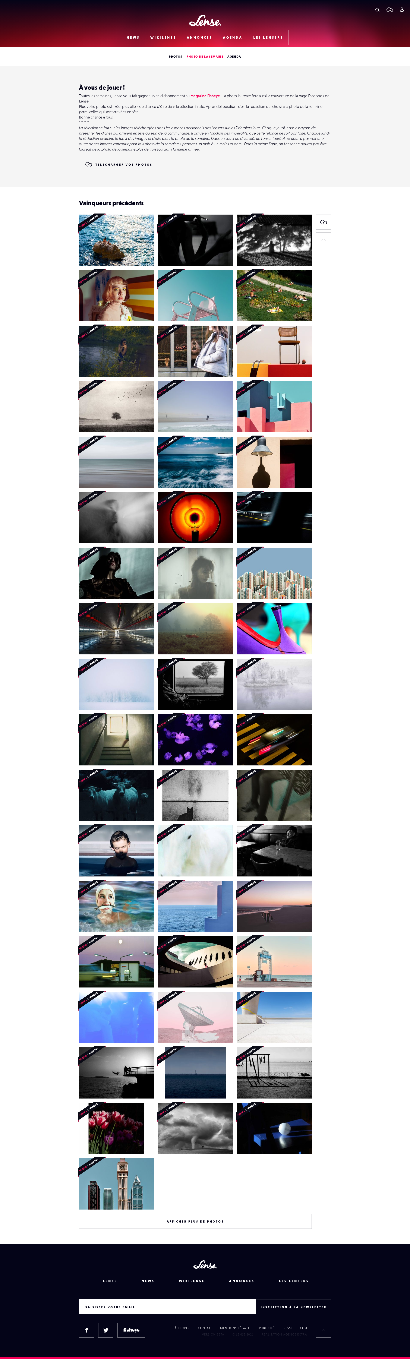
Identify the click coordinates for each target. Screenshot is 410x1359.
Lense (110, 1281)
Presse (287, 1328)
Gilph (245, 479)
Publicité (267, 1328)
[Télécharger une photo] (390, 9)
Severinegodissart (175, 590)
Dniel (245, 368)
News (133, 37)
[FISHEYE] (131, 1330)
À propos (182, 1328)
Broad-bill (169, 257)
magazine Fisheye (205, 96)
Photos (175, 56)
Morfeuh (89, 701)
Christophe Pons (174, 424)
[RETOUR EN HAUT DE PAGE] (323, 239)
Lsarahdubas (171, 757)
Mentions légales (236, 1328)
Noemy (88, 1090)
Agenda (233, 37)
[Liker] (144, 226)
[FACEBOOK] (86, 1330)
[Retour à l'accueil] (205, 20)
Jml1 (165, 535)
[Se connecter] (402, 9)
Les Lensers (268, 37)
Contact (205, 1328)
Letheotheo (250, 313)
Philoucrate (91, 646)
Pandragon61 (93, 868)
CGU (303, 1328)
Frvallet (246, 1034)
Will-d (245, 535)
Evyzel (245, 701)
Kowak (167, 479)
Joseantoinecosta (254, 424)
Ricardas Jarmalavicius (257, 1090)
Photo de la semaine (205, 56)
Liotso (166, 812)
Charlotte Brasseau (97, 313)
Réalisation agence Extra (284, 1334)
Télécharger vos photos (123, 164)
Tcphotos (248, 646)
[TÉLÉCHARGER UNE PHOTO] (323, 222)
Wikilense (163, 37)
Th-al (166, 368)
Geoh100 (90, 479)
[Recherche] (377, 9)
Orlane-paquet (94, 368)
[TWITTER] (105, 1330)
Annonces (199, 37)
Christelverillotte (95, 424)
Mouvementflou (95, 257)
